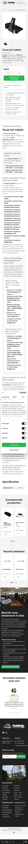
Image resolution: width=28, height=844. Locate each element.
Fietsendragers (7, 812)
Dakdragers (10, 10)
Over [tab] (23, 397)
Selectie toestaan (14, 450)
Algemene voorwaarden (8, 830)
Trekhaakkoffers (7, 810)
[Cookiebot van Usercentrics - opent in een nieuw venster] (19, 393)
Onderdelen (6, 817)
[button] (11, 541)
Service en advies (20, 805)
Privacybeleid (18, 830)
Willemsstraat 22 (7, 742)
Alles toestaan (14, 445)
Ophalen (17, 812)
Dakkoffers (5, 808)
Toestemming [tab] (5, 397)
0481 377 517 (20, 741)
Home (4, 10)
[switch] (24, 428)
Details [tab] (14, 397)
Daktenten (5, 814)
